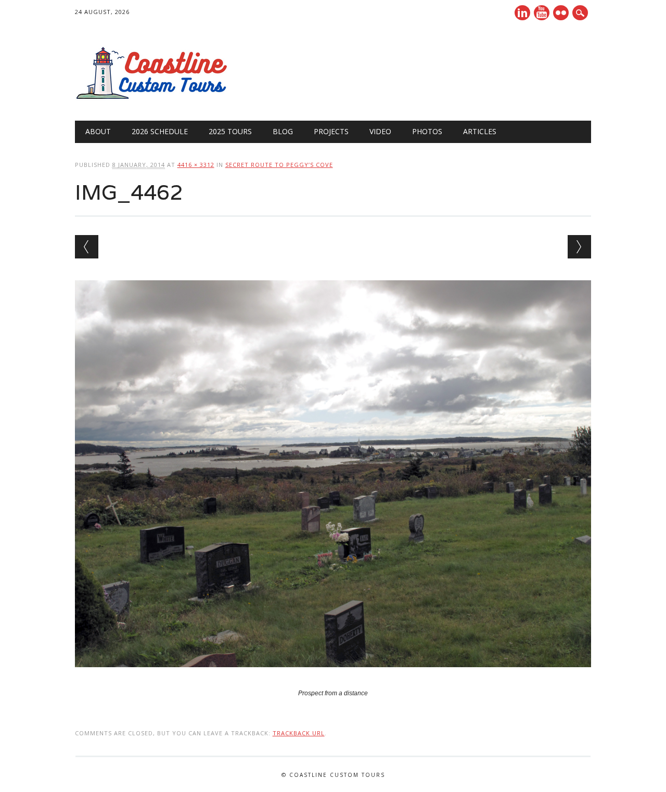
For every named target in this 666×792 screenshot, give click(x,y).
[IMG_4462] (333, 677)
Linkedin (522, 12)
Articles (479, 131)
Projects (331, 131)
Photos (427, 131)
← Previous (86, 246)
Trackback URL (299, 733)
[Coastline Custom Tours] (153, 99)
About (98, 131)
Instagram (561, 12)
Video (380, 131)
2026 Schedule (160, 131)
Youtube (541, 12)
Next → (579, 246)
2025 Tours (230, 131)
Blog (283, 131)
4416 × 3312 (195, 164)
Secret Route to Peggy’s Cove (279, 164)
